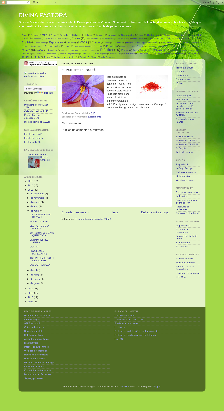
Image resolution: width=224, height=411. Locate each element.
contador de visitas (34, 76)
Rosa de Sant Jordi (45, 158)
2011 (30, 293)
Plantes (94, 50)
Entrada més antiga (155, 212)
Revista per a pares (34, 358)
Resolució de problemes (69, 54)
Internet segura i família (36, 347)
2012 (31, 288)
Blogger (157, 386)
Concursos (36, 38)
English (26, 42)
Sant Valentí (143, 54)
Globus (107, 43)
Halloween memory (186, 172)
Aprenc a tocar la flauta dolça (185, 267)
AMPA (44, 35)
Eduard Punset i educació (37, 370)
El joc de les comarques (182, 230)
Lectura (99, 46)
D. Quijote (181, 148)
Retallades (86, 54)
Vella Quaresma (108, 57)
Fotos (82, 42)
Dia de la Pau (123, 38)
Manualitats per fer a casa (37, 374)
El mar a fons (183, 242)
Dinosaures (138, 38)
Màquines (124, 46)
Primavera (159, 50)
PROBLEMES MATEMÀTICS (38, 252)
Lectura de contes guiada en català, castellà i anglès (185, 106)
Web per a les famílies (35, 351)
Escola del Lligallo (33, 138)
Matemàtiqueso (152, 46)
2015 (31, 181)
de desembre (38, 193)
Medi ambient (180, 46)
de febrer (36, 279)
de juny (35, 206)
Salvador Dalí (115, 54)
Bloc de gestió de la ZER (37, 122)
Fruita (97, 43)
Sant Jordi (129, 53)
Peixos (84, 50)
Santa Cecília (157, 54)
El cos (195, 38)
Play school (182, 164)
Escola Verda (40, 43)
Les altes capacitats (124, 315)
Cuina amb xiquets (34, 327)
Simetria (168, 54)
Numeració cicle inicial (187, 213)
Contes (76, 38)
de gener (36, 283)
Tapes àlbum (193, 54)
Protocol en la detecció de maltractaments (136, 331)
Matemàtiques (137, 46)
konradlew (124, 386)
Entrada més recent (75, 212)
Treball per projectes (64, 57)
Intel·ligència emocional (148, 43)
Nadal (39, 50)
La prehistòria (183, 225)
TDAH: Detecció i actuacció (128, 319)
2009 (31, 301)
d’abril (34, 270)
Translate (48, 93)
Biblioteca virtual (184, 136)
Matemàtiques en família (37, 315)
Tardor (25, 56)
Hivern (129, 42)
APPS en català (32, 323)
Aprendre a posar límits (36, 339)
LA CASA (34, 246)
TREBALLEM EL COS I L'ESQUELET (42, 259)
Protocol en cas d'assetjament (32, 116)
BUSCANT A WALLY (40, 265)
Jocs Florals (183, 43)
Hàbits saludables (33, 335)
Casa (141, 35)
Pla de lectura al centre (126, 323)
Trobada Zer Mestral (89, 57)
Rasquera (26, 54)
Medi (165, 45)
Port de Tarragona (141, 50)
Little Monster (183, 176)
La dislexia (119, 327)
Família (71, 43)
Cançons (100, 35)
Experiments (56, 42)
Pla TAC (118, 339)
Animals (64, 35)
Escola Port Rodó (33, 134)
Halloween (118, 43)
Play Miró (181, 277)
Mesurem (195, 46)
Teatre (38, 57)
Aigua (24, 35)
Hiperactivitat (31, 343)
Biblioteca (76, 35)
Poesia (124, 50)
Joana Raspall (168, 43)
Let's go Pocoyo (184, 168)
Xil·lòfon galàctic (184, 258)
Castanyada (153, 35)
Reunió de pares (100, 54)
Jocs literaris (36, 46)
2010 (31, 297)
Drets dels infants (155, 38)
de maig (35, 211)
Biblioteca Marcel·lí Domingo (39, 362)
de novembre (38, 198)
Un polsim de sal (37, 154)
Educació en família (177, 38)
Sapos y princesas (33, 378)
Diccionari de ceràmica (188, 273)
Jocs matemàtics (52, 46)
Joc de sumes (183, 79)
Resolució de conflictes (36, 354)
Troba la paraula (184, 68)
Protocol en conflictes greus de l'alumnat (135, 335)
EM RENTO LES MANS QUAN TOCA (42, 234)
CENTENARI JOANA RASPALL (40, 215)
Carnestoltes (127, 35)
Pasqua (64, 50)
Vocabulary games (185, 180)
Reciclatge (38, 54)
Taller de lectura (184, 152)
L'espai (67, 46)
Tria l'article (182, 99)
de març (35, 275)
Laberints (181, 71)
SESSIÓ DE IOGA (39, 221)
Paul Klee (74, 50)
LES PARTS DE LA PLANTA (39, 227)
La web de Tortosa (34, 366)
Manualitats (111, 46)
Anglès (53, 35)
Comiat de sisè (180, 35)
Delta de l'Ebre (92, 38)
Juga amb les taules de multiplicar (186, 201)
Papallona (52, 50)
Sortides (179, 53)
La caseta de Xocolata (83, 46)
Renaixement (51, 54)
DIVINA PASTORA (43, 15)
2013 (31, 190)
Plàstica (106, 50)
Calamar (88, 35)
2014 (31, 185)
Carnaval (112, 35)
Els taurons (182, 246)
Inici (115, 212)
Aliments (34, 35)
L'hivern (180, 83)
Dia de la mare (107, 38)
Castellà (167, 35)
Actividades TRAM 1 (186, 140)
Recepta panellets (33, 331)
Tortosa (47, 57)
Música (26, 50)
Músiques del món (185, 262)
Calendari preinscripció (36, 111)
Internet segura (32, 319)
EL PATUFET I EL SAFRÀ (39, 241)
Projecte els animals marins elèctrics (184, 50)
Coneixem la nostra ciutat (56, 38)
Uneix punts (182, 75)
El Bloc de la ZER (33, 142)
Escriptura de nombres (188, 192)
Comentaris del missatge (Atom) (94, 219)
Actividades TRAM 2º (187, 144)
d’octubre (36, 202)
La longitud (181, 196)
